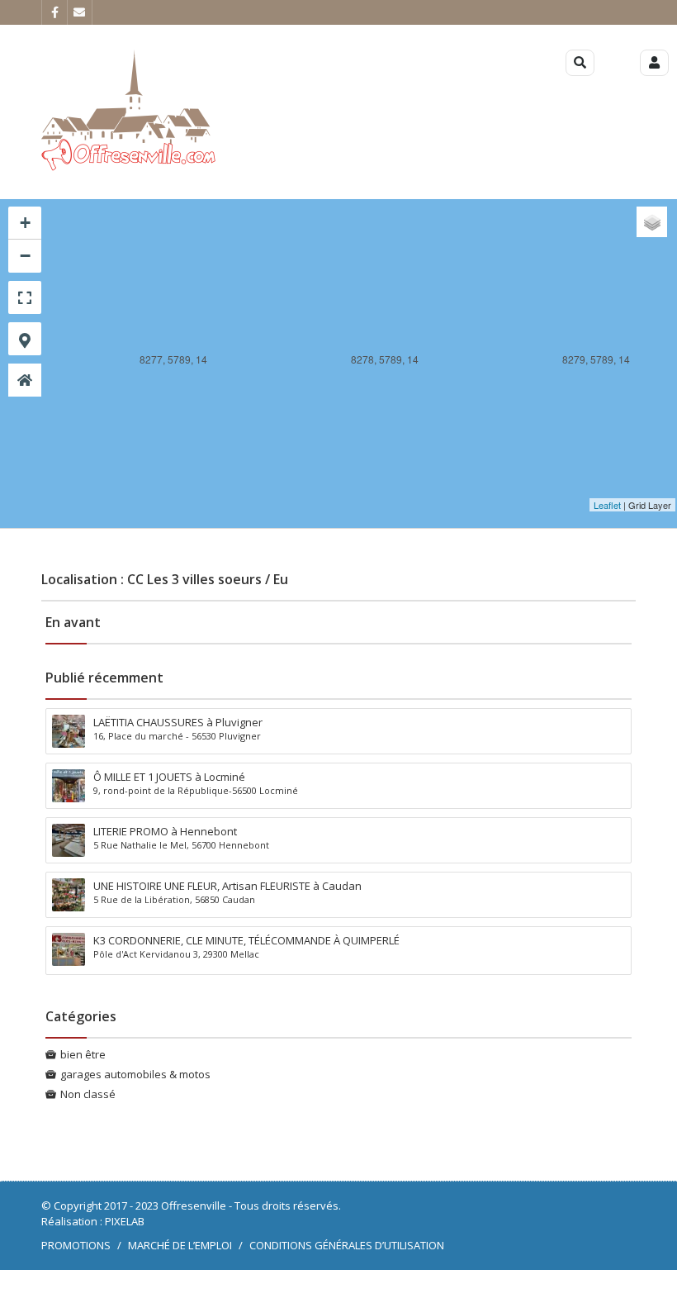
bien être (83, 1054)
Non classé (88, 1094)
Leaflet (607, 504)
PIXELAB (124, 1221)
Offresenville (193, 1205)
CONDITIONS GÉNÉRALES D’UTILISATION (346, 1245)
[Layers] (652, 222)
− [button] (25, 255)
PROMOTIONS (76, 1245)
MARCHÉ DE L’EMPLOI (180, 1245)
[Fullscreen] (24, 297)
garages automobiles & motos (135, 1074)
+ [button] (25, 222)
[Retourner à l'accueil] (24, 380)
